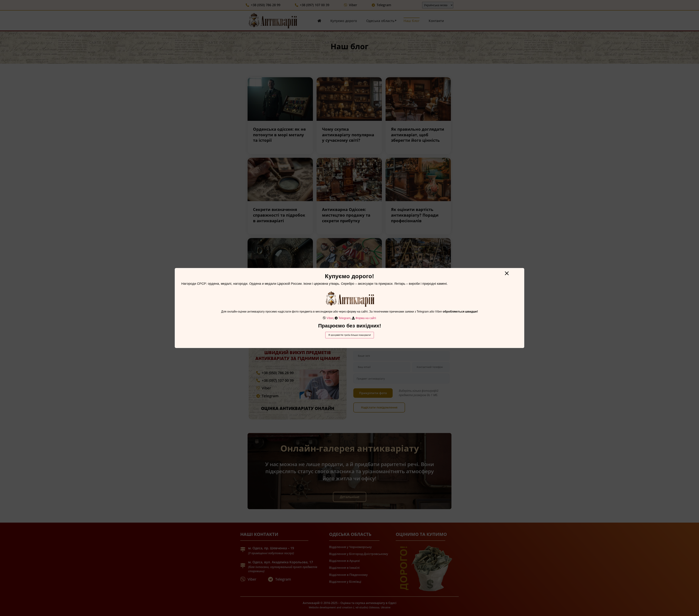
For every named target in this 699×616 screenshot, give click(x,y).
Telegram (344, 318)
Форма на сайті (366, 318)
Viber (330, 318)
